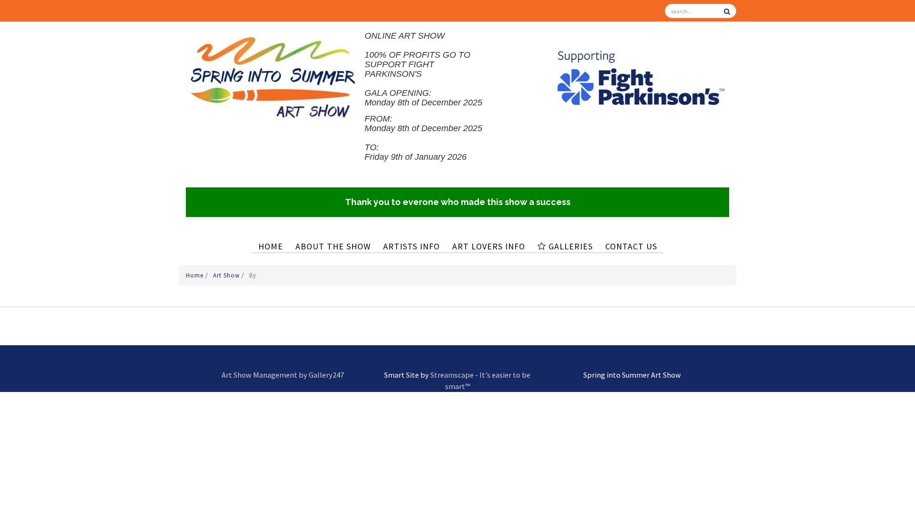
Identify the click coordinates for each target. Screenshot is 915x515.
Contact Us (631, 246)
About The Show (333, 246)
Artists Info (411, 246)
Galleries (569, 246)
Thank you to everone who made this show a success (457, 202)
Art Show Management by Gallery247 (283, 375)
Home (270, 246)
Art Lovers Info (488, 246)
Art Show (227, 275)
